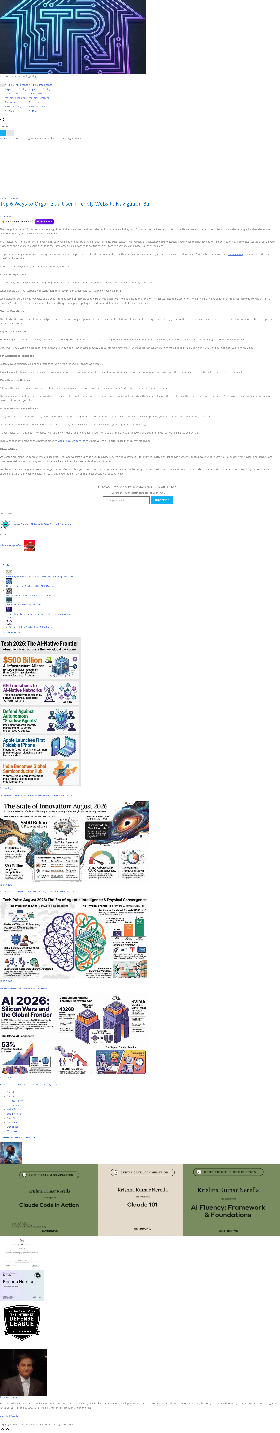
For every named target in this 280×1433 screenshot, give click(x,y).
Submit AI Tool (15, 1113)
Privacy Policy (15, 1100)
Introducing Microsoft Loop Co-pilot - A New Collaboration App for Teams (39, 576)
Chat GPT (12, 1118)
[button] (3, 133)
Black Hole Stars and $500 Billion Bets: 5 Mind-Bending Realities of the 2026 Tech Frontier (38, 892)
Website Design (9, 198)
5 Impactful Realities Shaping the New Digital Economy (31, 586)
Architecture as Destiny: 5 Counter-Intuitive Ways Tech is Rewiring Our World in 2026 (36, 795)
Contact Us (13, 1096)
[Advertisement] (140, 165)
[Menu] (2, 85)
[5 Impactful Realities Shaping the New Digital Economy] (9, 581)
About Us (12, 1092)
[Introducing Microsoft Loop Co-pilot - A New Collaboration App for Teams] (9, 571)
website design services (71, 440)
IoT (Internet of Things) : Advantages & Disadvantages (30, 627)
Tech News (6, 884)
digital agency (235, 254)
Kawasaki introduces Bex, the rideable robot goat (28, 595)
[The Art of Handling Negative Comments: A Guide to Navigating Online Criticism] (9, 609)
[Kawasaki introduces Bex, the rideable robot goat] (9, 590)
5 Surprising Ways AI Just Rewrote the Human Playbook (23, 988)
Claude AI (12, 1122)
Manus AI (12, 1131)
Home (3, 138)
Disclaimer (13, 1105)
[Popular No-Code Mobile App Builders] (9, 599)
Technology (6, 788)
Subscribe (162, 500)
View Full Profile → (10, 1416)
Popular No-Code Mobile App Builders (23, 604)
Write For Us (14, 1109)
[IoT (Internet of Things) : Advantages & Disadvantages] (9, 622)
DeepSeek (12, 1126)
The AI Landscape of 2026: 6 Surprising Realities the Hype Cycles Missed (30, 1085)
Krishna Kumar (9, 1397)
